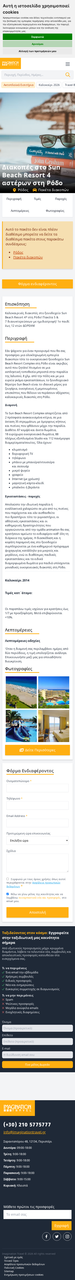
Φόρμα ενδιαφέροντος (37, 283)
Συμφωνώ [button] (37, 36)
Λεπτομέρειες (20, 211)
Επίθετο (7, 1035)
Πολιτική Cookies (14, 1267)
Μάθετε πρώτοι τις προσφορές (28, 1206)
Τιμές (37, 199)
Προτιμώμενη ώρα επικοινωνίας (28, 833)
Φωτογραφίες (55, 211)
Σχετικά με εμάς (13, 1257)
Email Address (16, 816)
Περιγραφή (13, 199)
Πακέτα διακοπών (53, 189)
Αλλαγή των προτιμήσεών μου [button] (37, 51)
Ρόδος (23, 189)
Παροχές (61, 199)
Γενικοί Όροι (11, 1260)
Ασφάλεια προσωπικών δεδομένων (24, 1264)
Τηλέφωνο (14, 798)
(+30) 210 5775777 (27, 1125)
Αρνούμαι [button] (37, 43)
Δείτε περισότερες (40, 750)
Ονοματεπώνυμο (19, 781)
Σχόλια (11, 851)
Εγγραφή (61, 1225)
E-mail (6, 1048)
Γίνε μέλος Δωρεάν (37, 1064)
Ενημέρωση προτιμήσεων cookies (23, 1274)
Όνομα (6, 1022)
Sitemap (9, 1271)
